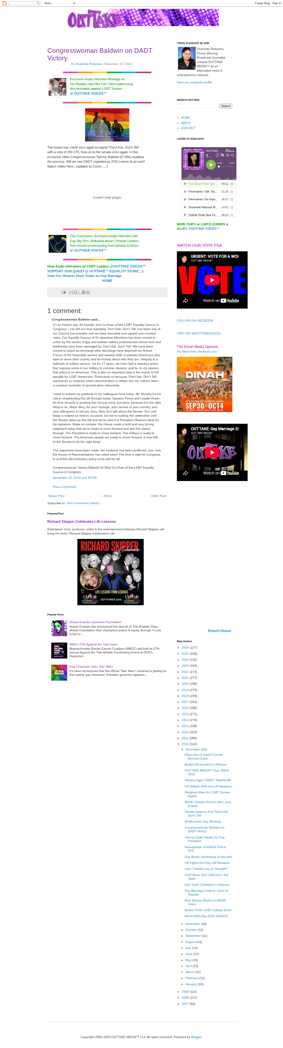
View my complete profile (194, 82)
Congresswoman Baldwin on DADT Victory (204, 829)
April (189, 966)
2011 (185, 738)
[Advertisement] (204, 555)
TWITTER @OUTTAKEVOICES (199, 333)
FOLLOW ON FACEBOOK (195, 320)
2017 (186, 702)
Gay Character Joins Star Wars (91, 666)
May (188, 960)
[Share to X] (79, 292)
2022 (186, 672)
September (193, 935)
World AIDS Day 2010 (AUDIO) (206, 916)
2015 (186, 714)
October (191, 930)
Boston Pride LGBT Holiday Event (208, 910)
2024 (186, 659)
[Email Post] (63, 292)
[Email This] (71, 292)
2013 (186, 726)
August (190, 942)
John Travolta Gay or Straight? (206, 868)
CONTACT (188, 128)
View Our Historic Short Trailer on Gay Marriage (84, 276)
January (191, 984)
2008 (186, 997)
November (193, 924)
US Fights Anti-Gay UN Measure (207, 863)
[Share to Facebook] (84, 292)
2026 (186, 647)
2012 (186, 732)
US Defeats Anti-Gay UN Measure (208, 786)
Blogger (196, 1037)
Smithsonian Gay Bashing (203, 821)
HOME (185, 117)
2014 (186, 720)
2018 (186, 696)
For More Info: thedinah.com (197, 351)
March (190, 972)
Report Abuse (219, 631)
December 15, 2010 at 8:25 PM (75, 477)
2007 (186, 1004)
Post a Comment (64, 487)
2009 (186, 991)
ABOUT (186, 123)
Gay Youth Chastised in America (207, 884)
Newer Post (56, 496)
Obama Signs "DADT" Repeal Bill (208, 780)
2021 (186, 678)
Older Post (158, 496)
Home (108, 496)
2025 (186, 653)
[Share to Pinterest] (88, 292)
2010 (186, 744)
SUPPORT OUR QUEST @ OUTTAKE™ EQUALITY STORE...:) (95, 271)
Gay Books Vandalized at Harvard (208, 857)
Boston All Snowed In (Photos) (206, 764)
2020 (186, 683)
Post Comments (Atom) (83, 503)
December (193, 749)
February (192, 978)
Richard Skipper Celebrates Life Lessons (81, 521)
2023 (186, 665)
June (189, 954)
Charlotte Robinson (89, 64)
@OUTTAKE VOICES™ (203, 228)
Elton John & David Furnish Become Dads (204, 756)
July (188, 948)
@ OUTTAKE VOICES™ (88, 93)
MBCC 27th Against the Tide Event (93, 644)
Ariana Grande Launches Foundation (95, 622)
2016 (186, 708)
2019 (186, 690)
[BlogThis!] (75, 292)
